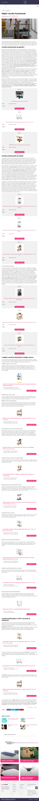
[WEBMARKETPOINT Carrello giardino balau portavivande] (19, 142)
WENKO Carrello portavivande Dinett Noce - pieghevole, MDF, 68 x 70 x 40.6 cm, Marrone (19, 419)
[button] (37, 6)
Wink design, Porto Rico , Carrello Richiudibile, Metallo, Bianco (16, 609)
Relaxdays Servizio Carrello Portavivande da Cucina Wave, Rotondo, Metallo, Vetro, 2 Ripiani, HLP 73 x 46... (19, 503)
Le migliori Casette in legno (27, 760)
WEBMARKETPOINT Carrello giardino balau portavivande (19, 144)
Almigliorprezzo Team (14, 16)
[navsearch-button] (29, 2)
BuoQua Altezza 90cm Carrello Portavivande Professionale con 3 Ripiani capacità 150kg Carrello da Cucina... (18, 558)
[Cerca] (36, 787)
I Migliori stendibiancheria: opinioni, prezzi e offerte (27, 778)
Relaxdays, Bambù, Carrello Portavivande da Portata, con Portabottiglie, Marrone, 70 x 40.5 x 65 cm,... (18, 448)
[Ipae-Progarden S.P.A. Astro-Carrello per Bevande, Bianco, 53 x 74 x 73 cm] (19, 119)
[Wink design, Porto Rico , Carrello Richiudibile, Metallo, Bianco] (19, 603)
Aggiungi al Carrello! (20, 108)
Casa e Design (8, 10)
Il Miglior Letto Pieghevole (8, 760)
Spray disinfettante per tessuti (9, 777)
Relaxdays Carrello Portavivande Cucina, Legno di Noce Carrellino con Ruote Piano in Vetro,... (19, 322)
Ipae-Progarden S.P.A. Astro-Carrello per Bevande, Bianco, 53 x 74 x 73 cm (19, 122)
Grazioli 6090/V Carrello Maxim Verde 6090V (19, 101)
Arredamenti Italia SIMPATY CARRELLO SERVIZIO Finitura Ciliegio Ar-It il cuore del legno (19, 475)
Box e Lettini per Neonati (30, 718)
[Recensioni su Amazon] (11, 233)
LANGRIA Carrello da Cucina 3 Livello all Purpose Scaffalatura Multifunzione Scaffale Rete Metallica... (19, 385)
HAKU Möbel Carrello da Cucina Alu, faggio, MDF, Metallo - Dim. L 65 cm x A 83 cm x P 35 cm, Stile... (19, 530)
